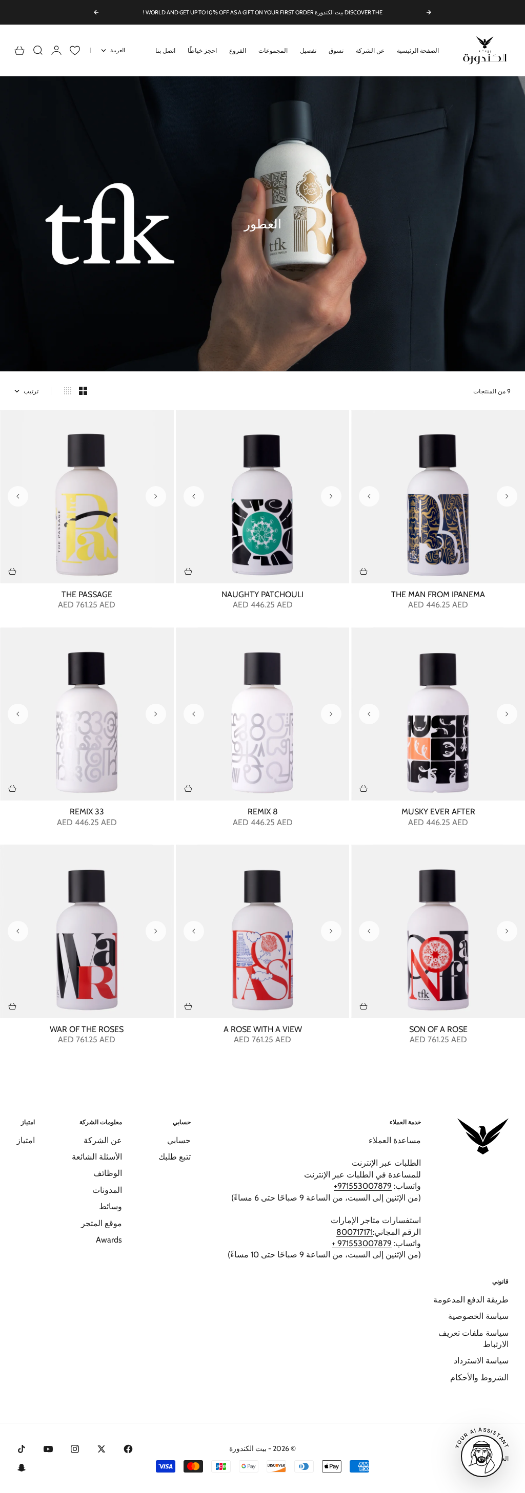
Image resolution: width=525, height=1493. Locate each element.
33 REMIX (87, 812)
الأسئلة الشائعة (97, 1157)
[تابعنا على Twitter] (101, 1449)
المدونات (107, 1190)
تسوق (336, 50)
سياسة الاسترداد (481, 1360)
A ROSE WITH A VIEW (263, 1030)
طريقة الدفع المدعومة (471, 1300)
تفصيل (308, 50)
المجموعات (273, 50)
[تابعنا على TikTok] (21, 1449)
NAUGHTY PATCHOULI (262, 595)
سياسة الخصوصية (478, 1316)
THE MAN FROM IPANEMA (438, 595)
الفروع (237, 50)
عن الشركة (370, 50)
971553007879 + (362, 1243)
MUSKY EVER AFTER (438, 812)
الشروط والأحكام (479, 1377)
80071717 (353, 1232)
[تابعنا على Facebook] (128, 1449)
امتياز (25, 1140)
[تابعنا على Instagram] (75, 1449)
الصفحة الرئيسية (418, 50)
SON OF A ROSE (438, 1030)
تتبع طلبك (174, 1157)
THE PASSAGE (87, 595)
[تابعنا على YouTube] (48, 1449)
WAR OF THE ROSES (87, 1030)
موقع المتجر (101, 1223)
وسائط (110, 1206)
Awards (109, 1240)
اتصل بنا (165, 50)
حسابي (179, 1140)
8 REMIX (263, 812)
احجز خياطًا (202, 50)
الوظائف (107, 1173)
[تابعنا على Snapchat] (21, 1467)
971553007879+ (363, 1186)
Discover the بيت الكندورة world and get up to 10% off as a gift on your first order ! (262, 12)
